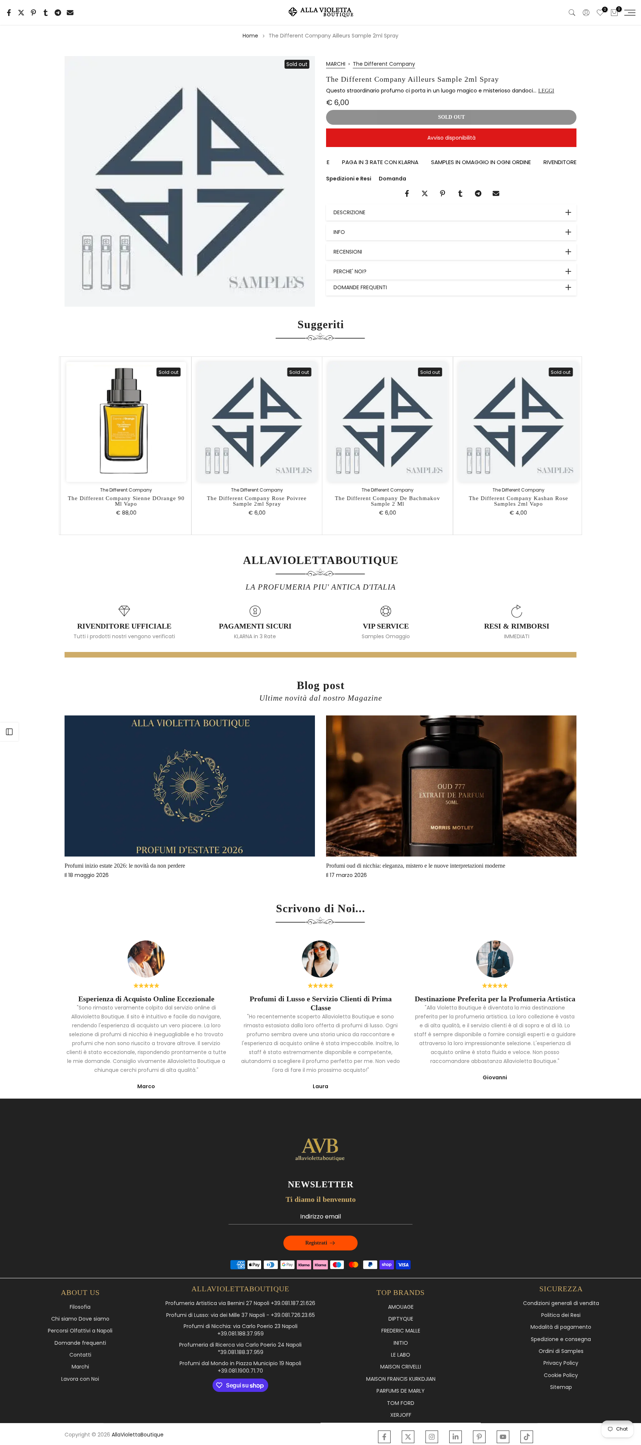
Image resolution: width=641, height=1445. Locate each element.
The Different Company (384, 64)
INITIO (401, 1343)
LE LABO (400, 1354)
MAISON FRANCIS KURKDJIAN (400, 1379)
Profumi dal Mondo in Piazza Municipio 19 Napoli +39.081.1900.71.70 (240, 1367)
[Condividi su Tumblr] (45, 12)
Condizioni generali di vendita (561, 1303)
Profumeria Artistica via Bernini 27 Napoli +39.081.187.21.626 (240, 1303)
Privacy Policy (560, 1363)
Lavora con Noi (80, 1379)
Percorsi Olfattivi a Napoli (80, 1330)
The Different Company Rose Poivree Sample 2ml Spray (255, 501)
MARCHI (335, 64)
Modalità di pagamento (560, 1327)
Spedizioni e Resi (348, 178)
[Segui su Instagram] (431, 1437)
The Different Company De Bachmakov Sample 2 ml (385, 501)
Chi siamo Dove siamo (80, 1318)
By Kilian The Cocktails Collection (154, 865)
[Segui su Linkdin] (455, 1437)
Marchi (80, 1366)
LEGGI (546, 91)
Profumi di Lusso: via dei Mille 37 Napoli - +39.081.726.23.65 (240, 1315)
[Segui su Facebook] (384, 1437)
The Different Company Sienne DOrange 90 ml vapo (124, 501)
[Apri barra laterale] (9, 731)
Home (250, 35)
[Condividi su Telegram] (58, 12)
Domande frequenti (80, 1343)
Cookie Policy (561, 1375)
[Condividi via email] (70, 12)
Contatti (80, 1354)
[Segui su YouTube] (503, 1437)
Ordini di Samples (561, 1351)
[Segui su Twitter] (408, 1437)
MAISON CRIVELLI (400, 1366)
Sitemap (561, 1387)
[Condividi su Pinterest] (33, 12)
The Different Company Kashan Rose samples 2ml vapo (516, 501)
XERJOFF (400, 1415)
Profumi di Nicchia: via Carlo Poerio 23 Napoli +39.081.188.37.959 (241, 1330)
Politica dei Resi (561, 1315)
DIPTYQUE (400, 1318)
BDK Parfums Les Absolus (406, 865)
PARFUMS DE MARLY (401, 1391)
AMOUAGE (401, 1307)
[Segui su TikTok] (526, 1437)
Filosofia (80, 1307)
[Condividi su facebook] (9, 12)
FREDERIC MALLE (400, 1330)
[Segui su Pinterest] (479, 1437)
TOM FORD (400, 1403)
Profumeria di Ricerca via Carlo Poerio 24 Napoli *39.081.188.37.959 (240, 1348)
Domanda (392, 178)
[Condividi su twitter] (21, 12)
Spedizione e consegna (561, 1339)
